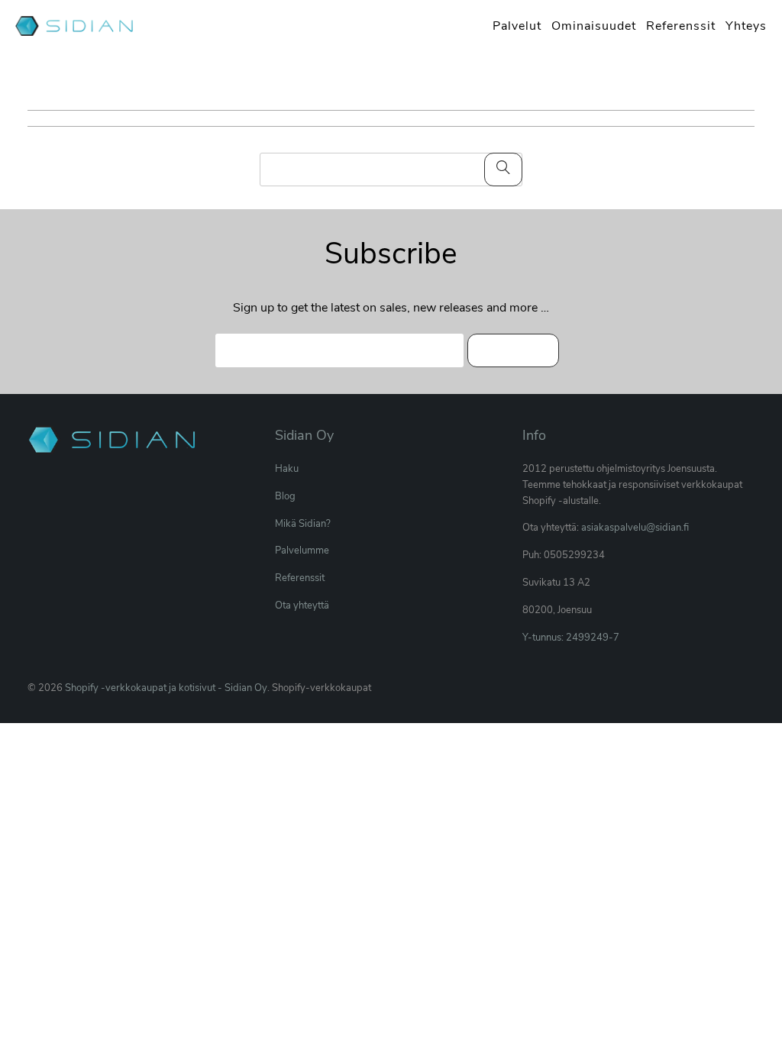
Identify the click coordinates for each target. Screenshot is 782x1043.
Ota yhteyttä (302, 605)
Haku (287, 469)
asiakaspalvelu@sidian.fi (635, 527)
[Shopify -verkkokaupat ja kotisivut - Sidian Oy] (76, 27)
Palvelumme (302, 550)
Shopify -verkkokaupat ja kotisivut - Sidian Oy (166, 688)
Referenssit (300, 578)
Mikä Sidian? (303, 524)
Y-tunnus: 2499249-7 (570, 637)
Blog (285, 496)
